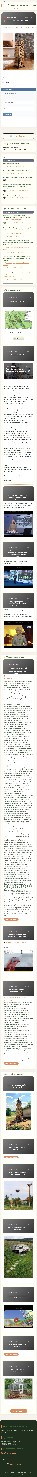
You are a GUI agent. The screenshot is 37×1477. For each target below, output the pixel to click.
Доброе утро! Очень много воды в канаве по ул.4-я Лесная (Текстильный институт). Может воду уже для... (18, 242)
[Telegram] (31, 1459)
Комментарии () (8, 89)
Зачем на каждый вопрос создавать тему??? (17, 272)
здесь (30, 454)
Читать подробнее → (11, 919)
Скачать (16, 338)
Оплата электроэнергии (11, 163)
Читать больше (19, 136)
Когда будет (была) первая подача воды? (16, 170)
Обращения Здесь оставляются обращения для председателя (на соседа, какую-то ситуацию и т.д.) (17, 186)
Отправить (7, 114)
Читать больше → (18, 1411)
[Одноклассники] (22, 1459)
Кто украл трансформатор (11, 195)
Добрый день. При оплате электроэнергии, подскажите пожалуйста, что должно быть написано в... (17, 229)
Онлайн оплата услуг (9, 1453)
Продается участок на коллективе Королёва (17, 177)
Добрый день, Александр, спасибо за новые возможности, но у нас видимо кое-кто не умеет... (17, 258)
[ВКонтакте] (17, 1459)
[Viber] (27, 1459)
